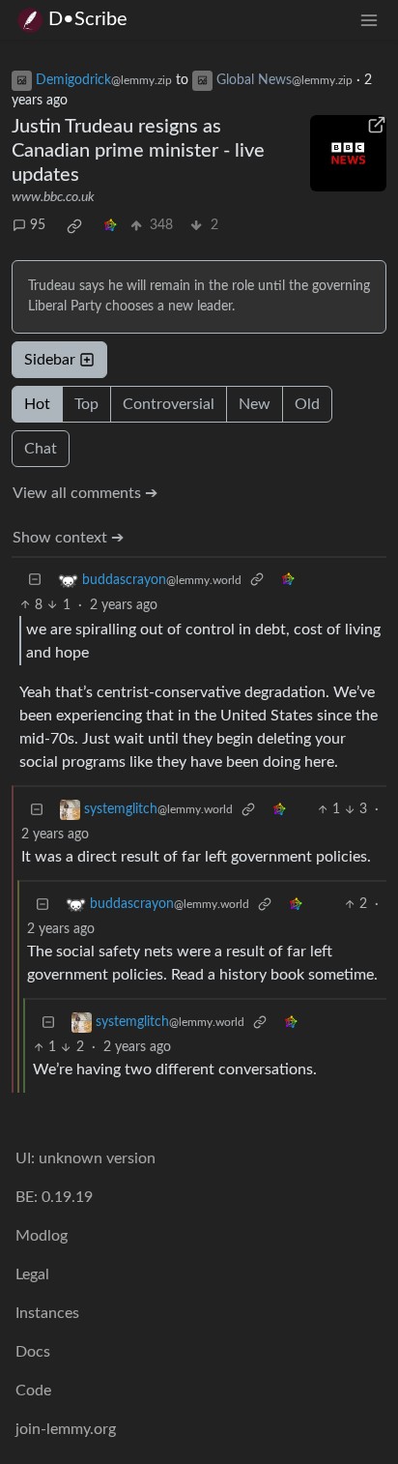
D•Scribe (88, 19)
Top (86, 404)
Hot (37, 404)
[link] (74, 226)
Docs (32, 1352)
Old (307, 404)
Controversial (168, 404)
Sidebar (49, 359)
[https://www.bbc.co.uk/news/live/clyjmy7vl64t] (348, 153)
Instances (47, 1313)
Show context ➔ (68, 537)
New (254, 404)
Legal (32, 1274)
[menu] (369, 20)
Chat (40, 448)
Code (33, 1390)
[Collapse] (34, 581)
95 (37, 225)
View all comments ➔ (85, 493)
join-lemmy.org (65, 1429)
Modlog (41, 1236)
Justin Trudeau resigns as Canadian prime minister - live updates (138, 151)
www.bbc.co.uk (53, 197)
